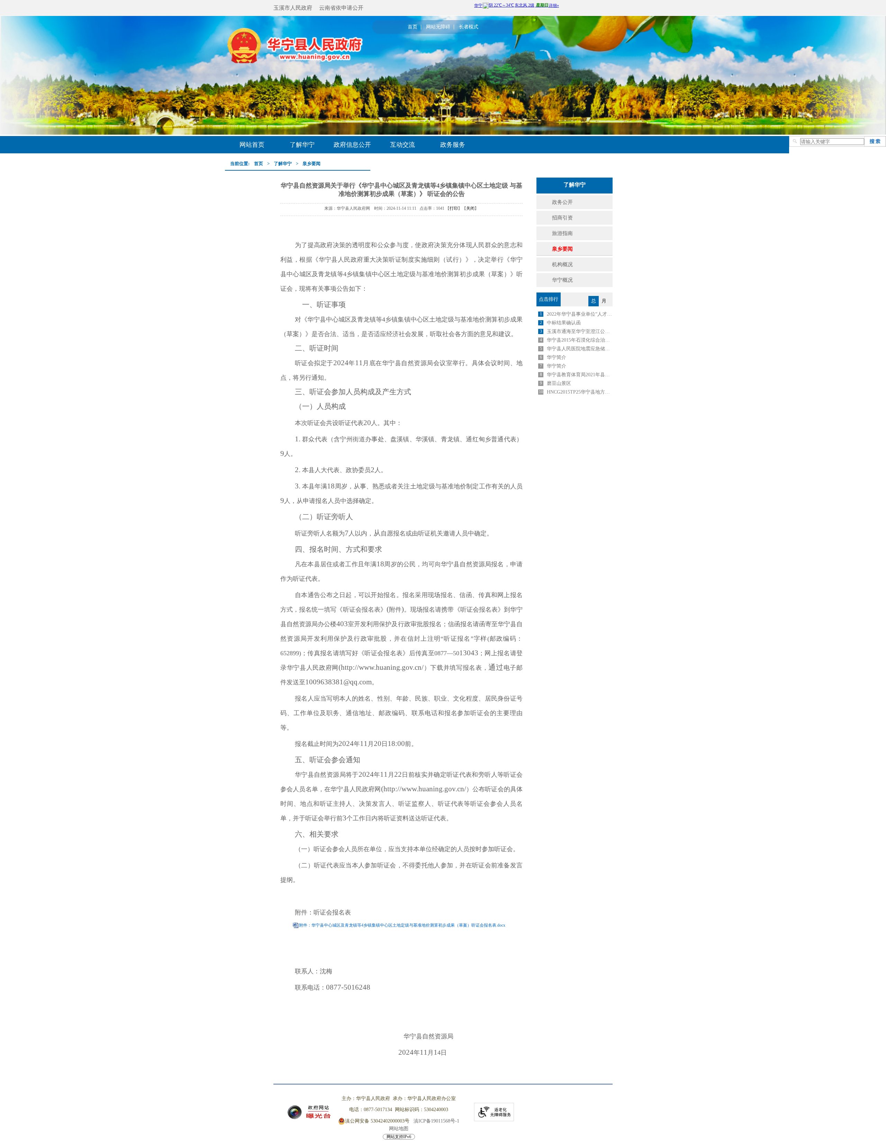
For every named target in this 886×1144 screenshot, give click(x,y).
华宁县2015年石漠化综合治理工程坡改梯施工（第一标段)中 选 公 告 (580, 340)
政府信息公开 (352, 144)
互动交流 (402, 144)
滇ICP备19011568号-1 (436, 1121)
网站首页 (251, 144)
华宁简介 (556, 357)
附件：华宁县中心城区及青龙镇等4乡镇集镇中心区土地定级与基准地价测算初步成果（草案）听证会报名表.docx (402, 925)
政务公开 (562, 202)
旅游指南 (562, 233)
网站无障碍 (438, 27)
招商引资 (562, 217)
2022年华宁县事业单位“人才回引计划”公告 (580, 314)
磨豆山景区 (559, 383)
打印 (454, 208)
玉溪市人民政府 (292, 8)
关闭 (470, 208)
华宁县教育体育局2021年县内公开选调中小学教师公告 (580, 374)
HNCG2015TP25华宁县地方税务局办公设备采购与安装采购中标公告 (580, 392)
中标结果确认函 (564, 322)
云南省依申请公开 (341, 8)
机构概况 (562, 264)
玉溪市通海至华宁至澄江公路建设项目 (580, 331)
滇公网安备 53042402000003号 (377, 1121)
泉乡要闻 (311, 163)
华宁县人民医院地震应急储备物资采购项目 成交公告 (580, 348)
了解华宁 (302, 144)
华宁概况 (562, 280)
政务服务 (452, 144)
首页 (412, 27)
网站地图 (398, 1128)
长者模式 (468, 27)
